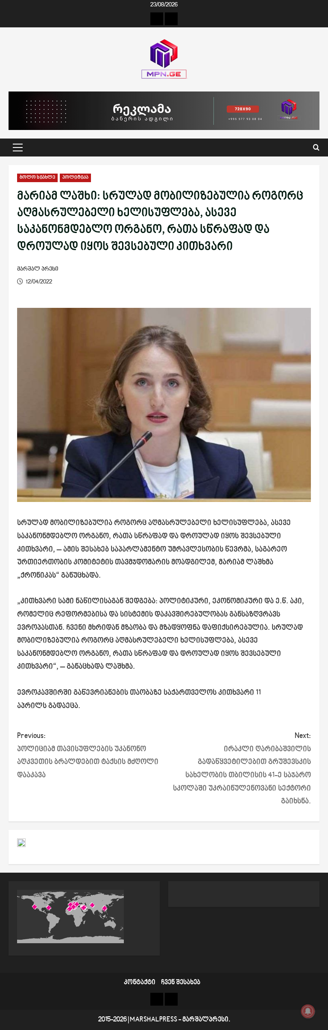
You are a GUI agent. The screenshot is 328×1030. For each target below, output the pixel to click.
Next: (242, 769)
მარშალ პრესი (38, 269)
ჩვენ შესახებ (180, 982)
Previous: (87, 755)
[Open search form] (316, 147)
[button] (18, 147)
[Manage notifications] (308, 1011)
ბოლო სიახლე (37, 177)
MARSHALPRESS (153, 1020)
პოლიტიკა (75, 177)
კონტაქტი (139, 982)
